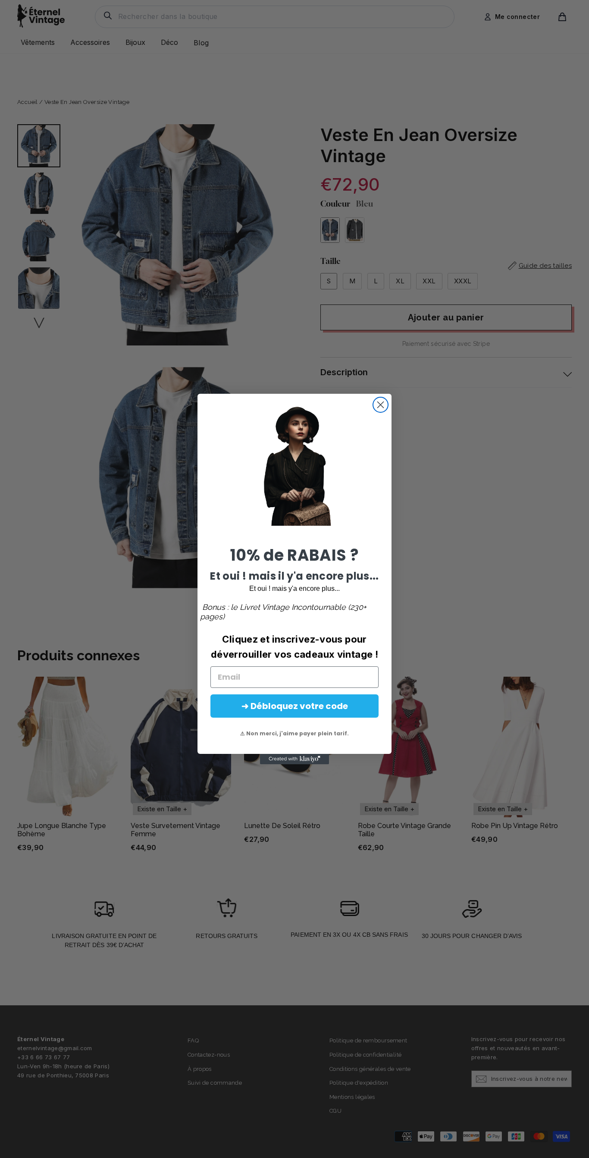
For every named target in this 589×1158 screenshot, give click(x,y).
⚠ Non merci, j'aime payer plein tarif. (294, 733)
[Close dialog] (380, 404)
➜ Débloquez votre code (294, 706)
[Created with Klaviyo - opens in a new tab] (294, 759)
